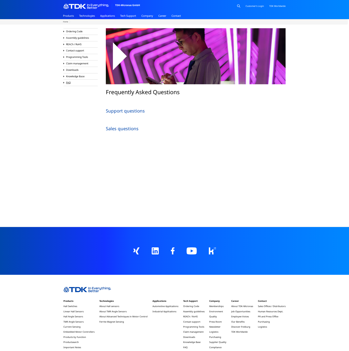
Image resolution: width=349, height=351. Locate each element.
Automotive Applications (165, 306)
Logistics (213, 331)
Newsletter (215, 326)
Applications (107, 16)
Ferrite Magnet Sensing (111, 321)
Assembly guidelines (77, 38)
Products (68, 16)
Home (65, 21)
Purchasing (215, 337)
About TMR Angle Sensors (113, 311)
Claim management (77, 63)
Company (147, 16)
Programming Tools (77, 57)
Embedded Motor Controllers (79, 331)
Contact (176, 16)
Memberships (216, 306)
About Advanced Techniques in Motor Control (123, 316)
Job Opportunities (240, 311)
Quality (213, 316)
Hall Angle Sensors (73, 316)
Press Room (215, 321)
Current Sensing (72, 326)
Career (162, 16)
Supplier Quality (217, 342)
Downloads (72, 70)
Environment (216, 311)
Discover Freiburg (240, 326)
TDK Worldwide (239, 331)
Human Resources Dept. (270, 311)
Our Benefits (238, 321)
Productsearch (71, 342)
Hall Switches (70, 306)
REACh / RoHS (74, 44)
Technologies (87, 16)
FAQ (68, 82)
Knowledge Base (75, 76)
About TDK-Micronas (242, 306)
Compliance (215, 347)
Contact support (75, 50)
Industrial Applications (164, 311)
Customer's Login (255, 5)
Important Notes (72, 347)
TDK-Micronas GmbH (127, 5)
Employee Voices (240, 316)
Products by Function (74, 337)
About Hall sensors (109, 306)
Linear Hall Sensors (73, 311)
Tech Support (128, 16)
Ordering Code (74, 31)
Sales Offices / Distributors (272, 306)
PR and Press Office (268, 316)
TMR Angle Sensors (73, 321)
